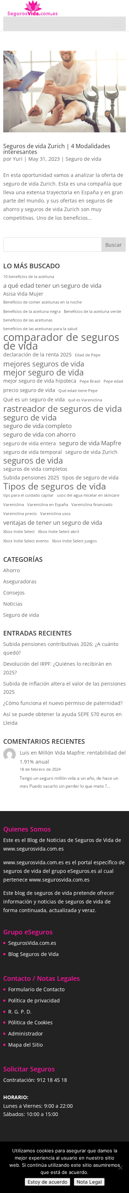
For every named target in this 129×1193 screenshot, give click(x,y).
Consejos (14, 592)
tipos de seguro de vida (90, 477)
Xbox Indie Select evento (26, 540)
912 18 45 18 (52, 1079)
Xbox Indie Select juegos (74, 540)
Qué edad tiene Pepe (77, 390)
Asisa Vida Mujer (23, 293)
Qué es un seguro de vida (34, 399)
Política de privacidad (34, 1000)
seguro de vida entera (29, 443)
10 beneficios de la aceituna (28, 276)
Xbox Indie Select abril (58, 531)
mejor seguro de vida (43, 372)
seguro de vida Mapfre (90, 443)
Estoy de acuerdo (47, 1182)
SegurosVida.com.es (32, 942)
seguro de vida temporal (32, 451)
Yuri (18, 158)
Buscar (113, 244)
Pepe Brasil (90, 381)
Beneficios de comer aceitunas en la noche (42, 302)
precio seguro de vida (29, 390)
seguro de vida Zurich (91, 451)
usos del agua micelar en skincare (88, 495)
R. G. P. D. (20, 1011)
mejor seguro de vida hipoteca (39, 380)
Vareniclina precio (20, 513)
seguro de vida (30, 417)
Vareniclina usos (55, 513)
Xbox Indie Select (19, 531)
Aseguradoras (20, 581)
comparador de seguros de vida (61, 341)
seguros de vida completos (35, 468)
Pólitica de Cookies (30, 1022)
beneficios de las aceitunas (27, 320)
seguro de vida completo (37, 426)
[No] (120, 1167)
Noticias (13, 603)
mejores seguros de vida (43, 364)
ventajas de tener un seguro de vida (52, 522)
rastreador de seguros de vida (62, 409)
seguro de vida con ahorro (39, 434)
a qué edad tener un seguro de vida (52, 285)
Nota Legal (89, 1182)
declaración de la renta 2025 (37, 354)
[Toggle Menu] (116, 23)
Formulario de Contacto (36, 989)
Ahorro (11, 570)
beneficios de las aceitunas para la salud (40, 328)
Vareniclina (13, 504)
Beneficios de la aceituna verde (92, 311)
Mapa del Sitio (25, 1044)
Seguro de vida (83, 158)
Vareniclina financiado (92, 504)
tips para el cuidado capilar (28, 495)
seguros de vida (33, 460)
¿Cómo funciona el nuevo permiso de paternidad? (63, 703)
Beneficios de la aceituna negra (32, 311)
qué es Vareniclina (85, 399)
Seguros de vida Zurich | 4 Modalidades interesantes (56, 149)
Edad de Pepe (87, 355)
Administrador (25, 1033)
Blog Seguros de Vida (33, 954)
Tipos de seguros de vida (54, 486)
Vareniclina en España (47, 504)
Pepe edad (113, 381)
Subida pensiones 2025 (31, 477)
